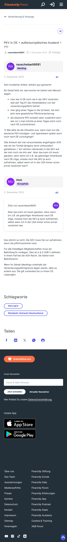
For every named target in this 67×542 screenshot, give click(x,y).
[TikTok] (19, 536)
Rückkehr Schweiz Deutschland (25, 313)
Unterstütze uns (22, 359)
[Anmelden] (52, 4)
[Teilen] (60, 31)
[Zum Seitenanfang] (63, 537)
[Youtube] (6, 536)
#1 (57, 77)
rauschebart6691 (16, 52)
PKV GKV (13, 306)
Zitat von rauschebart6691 (22, 205)
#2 (56, 192)
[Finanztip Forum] (16, 4)
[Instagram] (12, 536)
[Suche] (43, 4)
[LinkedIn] (25, 536)
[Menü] (61, 4)
